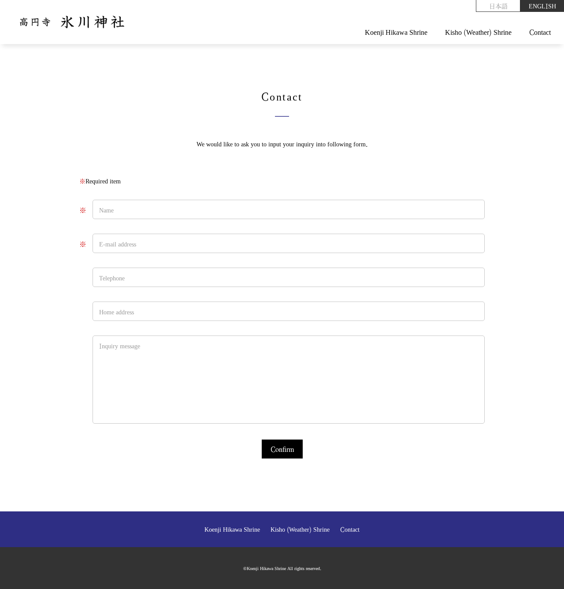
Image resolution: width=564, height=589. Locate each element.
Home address (116, 311)
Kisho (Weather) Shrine (478, 32)
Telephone (112, 277)
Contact (540, 32)
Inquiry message (119, 345)
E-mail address (117, 243)
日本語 (498, 5)
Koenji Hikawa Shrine (396, 32)
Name (106, 209)
